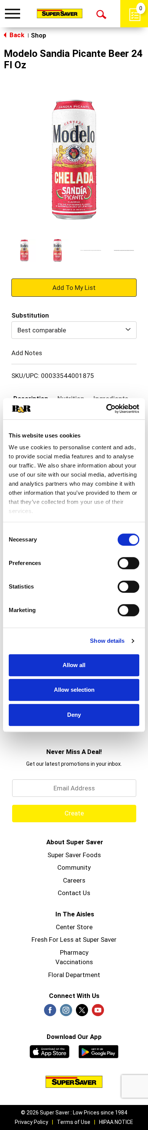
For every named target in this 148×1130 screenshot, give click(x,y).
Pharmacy (74, 952)
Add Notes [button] (26, 352)
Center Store (74, 927)
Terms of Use (73, 1122)
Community (74, 867)
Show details (107, 640)
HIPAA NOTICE (116, 1122)
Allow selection (74, 689)
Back (16, 35)
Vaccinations (74, 962)
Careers (74, 880)
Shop (38, 35)
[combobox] (74, 330)
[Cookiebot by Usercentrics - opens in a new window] (106, 409)
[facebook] (50, 1012)
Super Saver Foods (74, 855)
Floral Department (74, 975)
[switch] (128, 563)
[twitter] (82, 1012)
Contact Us (74, 893)
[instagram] (66, 1012)
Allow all (74, 665)
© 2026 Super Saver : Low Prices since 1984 (74, 1113)
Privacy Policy (31, 1122)
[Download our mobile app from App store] (49, 1050)
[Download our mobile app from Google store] (98, 1050)
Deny (74, 714)
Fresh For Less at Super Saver (74, 939)
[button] (24, 250)
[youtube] (98, 1012)
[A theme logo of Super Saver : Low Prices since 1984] (59, 13)
